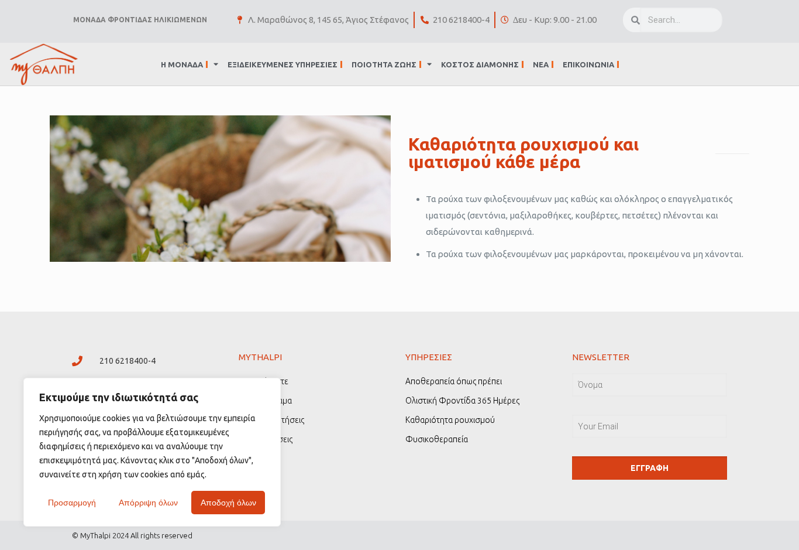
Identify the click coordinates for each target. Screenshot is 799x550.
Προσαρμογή (72, 502)
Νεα (541, 64)
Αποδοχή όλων (228, 502)
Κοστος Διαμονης (480, 64)
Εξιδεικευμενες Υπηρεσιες (282, 64)
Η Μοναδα (182, 64)
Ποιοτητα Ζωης (384, 64)
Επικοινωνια (588, 64)
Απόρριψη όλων (148, 502)
